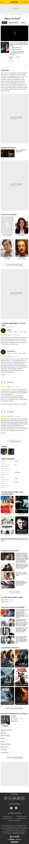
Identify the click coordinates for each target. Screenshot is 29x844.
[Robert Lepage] (21, 248)
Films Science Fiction (19, 14)
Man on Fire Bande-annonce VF (21, 666)
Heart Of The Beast (5, 735)
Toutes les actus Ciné (14, 591)
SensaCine (19, 816)
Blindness (7, 534)
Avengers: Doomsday (6, 744)
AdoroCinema (20, 818)
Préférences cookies (22, 827)
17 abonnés (9, 331)
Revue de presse (15, 828)
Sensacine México (12, 820)
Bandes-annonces (9, 148)
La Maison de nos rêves (6, 730)
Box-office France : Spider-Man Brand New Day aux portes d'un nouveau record (21, 583)
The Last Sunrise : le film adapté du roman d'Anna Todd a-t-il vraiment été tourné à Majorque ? (22, 566)
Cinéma (6, 14)
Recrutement (18, 825)
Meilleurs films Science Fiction (7, 539)
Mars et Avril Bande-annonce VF (21, 150)
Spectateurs (11, 56)
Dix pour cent (4, 747)
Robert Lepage (21, 257)
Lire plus (3, 374)
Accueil (3, 14)
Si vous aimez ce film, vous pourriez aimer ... (12, 493)
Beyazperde (6, 818)
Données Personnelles (6, 828)
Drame (21, 44)
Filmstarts (5, 816)
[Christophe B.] (3, 352)
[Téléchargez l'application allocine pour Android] (17, 807)
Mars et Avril (7, 599)
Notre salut (3, 733)
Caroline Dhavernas (15, 52)
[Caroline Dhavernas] (21, 225)
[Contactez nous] (23, 798)
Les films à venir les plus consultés (14, 757)
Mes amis (18, 56)
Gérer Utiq (17, 830)
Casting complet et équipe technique (14, 264)
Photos (4, 447)
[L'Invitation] (5, 721)
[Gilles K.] (3, 330)
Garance (3, 741)
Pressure (3, 738)
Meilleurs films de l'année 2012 (21, 538)
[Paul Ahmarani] (7, 248)
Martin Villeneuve (16, 47)
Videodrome (22, 514)
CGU (2, 827)
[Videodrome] (21, 504)
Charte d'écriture (24, 828)
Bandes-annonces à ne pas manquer (14, 708)
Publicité (24, 825)
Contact (3, 825)
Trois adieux (4, 749)
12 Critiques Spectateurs (14, 441)
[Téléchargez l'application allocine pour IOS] (12, 807)
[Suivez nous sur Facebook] (6, 798)
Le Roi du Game (5, 752)
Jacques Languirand (18, 51)
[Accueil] (13, 2)
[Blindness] (7, 525)
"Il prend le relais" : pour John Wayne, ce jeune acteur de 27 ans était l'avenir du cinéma (22, 629)
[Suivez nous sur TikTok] (19, 798)
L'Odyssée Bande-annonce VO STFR (21, 703)
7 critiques (15, 331)
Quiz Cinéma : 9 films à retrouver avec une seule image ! (21, 574)
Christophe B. (11, 351)
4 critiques (15, 353)
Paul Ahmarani (7, 257)
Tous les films (11, 14)
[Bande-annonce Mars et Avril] (5, 47)
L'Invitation (13, 716)
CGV (6, 827)
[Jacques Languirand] (7, 225)
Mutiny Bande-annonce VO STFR (7, 703)
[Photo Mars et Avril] (4, 451)
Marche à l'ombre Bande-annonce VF (21, 684)
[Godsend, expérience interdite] (21, 525)
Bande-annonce (14, 721)
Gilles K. (9, 330)
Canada (16, 461)
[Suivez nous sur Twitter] (10, 798)
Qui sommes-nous (10, 825)
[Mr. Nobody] (7, 504)
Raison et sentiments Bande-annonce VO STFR (7, 666)
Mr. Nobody (7, 514)
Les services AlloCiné (9, 830)
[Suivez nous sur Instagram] (14, 798)
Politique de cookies (12, 827)
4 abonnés (9, 353)
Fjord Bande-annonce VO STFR (7, 684)
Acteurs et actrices (9, 214)
